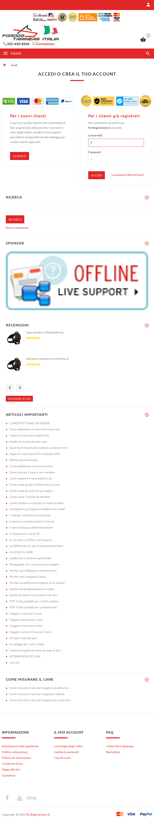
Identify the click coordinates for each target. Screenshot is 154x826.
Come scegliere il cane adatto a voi (30, 478)
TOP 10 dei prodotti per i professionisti (33, 607)
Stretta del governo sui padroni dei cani (33, 595)
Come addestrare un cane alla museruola (34, 429)
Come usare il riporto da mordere (29, 497)
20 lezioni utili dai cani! (23, 638)
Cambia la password (66, 752)
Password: (94, 152)
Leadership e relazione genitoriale (30, 558)
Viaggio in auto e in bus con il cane (30, 632)
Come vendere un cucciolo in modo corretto (36, 503)
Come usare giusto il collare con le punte (34, 484)
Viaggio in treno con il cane (25, 626)
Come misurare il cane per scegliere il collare (36, 694)
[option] (77, 343)
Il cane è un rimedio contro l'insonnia (31, 521)
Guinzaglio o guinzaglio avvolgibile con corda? (37, 509)
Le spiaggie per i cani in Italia (26, 644)
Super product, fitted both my (45, 332)
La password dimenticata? (127, 174)
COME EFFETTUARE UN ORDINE (29, 423)
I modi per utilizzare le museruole (29, 515)
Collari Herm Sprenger (120, 746)
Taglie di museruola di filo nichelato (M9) (34, 454)
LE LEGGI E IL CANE (21, 552)
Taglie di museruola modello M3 (29, 435)
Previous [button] (10, 388)
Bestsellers (113, 752)
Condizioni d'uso (12, 763)
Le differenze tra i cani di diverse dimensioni (36, 546)
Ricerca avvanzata (17, 227)
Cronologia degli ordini (68, 746)
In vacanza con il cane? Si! (24, 533)
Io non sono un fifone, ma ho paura (30, 540)
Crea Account (62, 757)
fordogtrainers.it (38, 814)
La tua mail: (95, 135)
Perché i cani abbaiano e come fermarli (33, 570)
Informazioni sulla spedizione (20, 746)
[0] (143, 41)
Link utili (14, 662)
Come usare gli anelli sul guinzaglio (31, 491)
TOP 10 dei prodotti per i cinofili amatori (34, 601)
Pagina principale (4, 65)
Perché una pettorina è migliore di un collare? (37, 583)
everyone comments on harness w (47, 358)
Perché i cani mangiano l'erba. (27, 576)
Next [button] (20, 388)
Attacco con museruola (23, 460)
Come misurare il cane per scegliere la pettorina (38, 688)
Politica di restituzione (16, 757)
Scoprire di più (19, 398)
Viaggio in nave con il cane (25, 613)
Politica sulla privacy (15, 752)
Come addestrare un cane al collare (31, 466)
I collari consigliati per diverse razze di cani (35, 650)
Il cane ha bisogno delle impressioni (31, 527)
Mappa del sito (11, 769)
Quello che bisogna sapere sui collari (31, 589)
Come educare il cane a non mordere (32, 472)
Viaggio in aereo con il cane (26, 619)
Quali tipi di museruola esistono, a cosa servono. (38, 447)
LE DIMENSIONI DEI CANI (24, 656)
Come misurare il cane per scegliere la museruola (39, 700)
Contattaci (45, 43)
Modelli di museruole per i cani (28, 441)
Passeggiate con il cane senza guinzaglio (34, 564)
